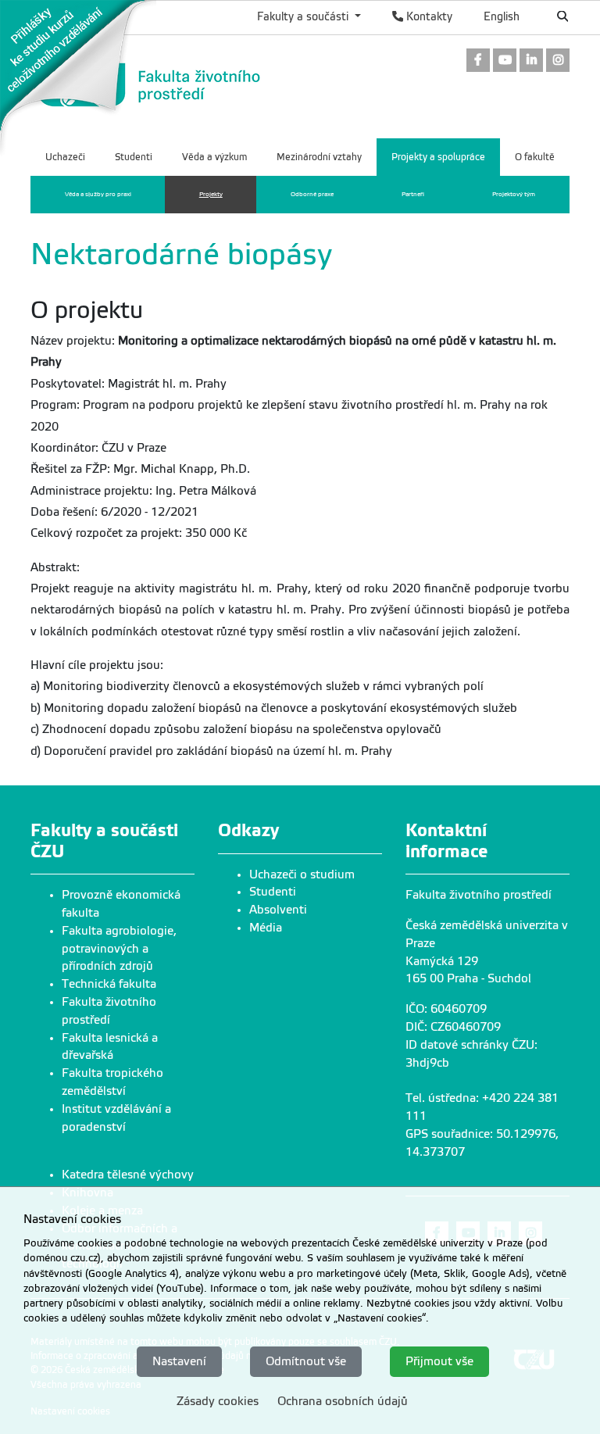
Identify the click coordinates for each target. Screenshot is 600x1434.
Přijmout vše (439, 1361)
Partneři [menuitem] (413, 194)
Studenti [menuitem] (133, 157)
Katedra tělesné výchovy (128, 1174)
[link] (78, 77)
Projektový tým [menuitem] (513, 194)
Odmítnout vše (306, 1361)
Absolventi (278, 909)
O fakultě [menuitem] (535, 157)
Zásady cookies (218, 1401)
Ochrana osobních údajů (342, 1401)
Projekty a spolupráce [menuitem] (438, 157)
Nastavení (179, 1361)
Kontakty (427, 16)
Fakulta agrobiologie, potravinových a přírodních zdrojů (119, 948)
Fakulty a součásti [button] (304, 16)
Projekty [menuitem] (211, 194)
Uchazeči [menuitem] (65, 157)
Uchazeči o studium (302, 874)
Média (265, 927)
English (502, 16)
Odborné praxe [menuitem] (312, 194)
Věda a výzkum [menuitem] (214, 157)
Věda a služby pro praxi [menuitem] (98, 194)
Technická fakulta (109, 984)
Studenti (272, 891)
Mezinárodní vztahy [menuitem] (319, 157)
